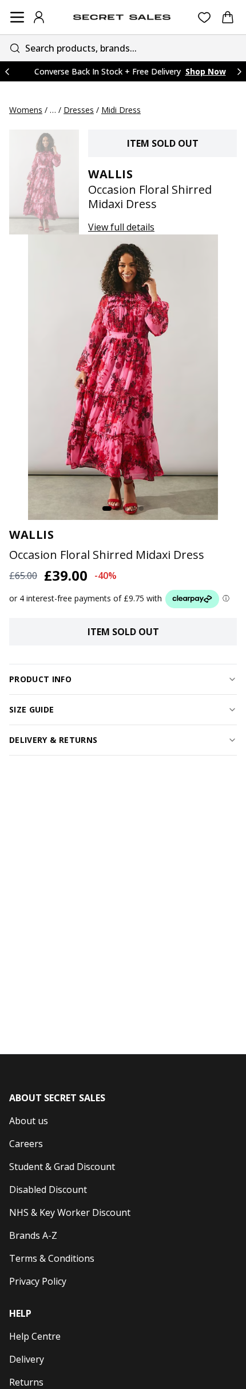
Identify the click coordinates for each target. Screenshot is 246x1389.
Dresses (79, 109)
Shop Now (205, 71)
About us (28, 1120)
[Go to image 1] (107, 508)
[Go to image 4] (133, 508)
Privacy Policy (37, 1281)
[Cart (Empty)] (227, 17)
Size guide (31, 709)
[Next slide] (239, 71)
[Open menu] (17, 17)
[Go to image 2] (117, 508)
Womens (25, 109)
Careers (26, 1143)
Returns (26, 1382)
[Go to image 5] (141, 508)
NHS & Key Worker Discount (69, 1212)
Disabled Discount (48, 1189)
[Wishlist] (204, 17)
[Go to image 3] (125, 508)
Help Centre (35, 1336)
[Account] (38, 17)
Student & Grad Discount (62, 1166)
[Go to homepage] (121, 17)
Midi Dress (121, 109)
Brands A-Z (33, 1235)
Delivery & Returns (53, 739)
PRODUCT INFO (40, 679)
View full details (121, 227)
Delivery (26, 1359)
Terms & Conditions (51, 1258)
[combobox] (123, 48)
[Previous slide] (7, 71)
